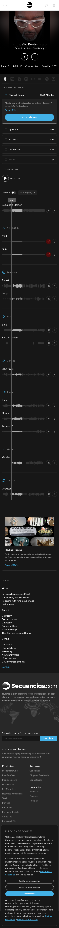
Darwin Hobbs (23, 48)
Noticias (34, 800)
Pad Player (7, 807)
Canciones (35, 770)
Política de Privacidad (27, 919)
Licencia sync (8, 784)
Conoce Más (10, 110)
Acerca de (34, 791)
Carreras (34, 796)
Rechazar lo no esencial (29, 887)
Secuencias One (10, 770)
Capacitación (36, 779)
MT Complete (9, 789)
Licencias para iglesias (12, 793)
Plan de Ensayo (9, 779)
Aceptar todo (29, 893)
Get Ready (38, 48)
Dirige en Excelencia (39, 775)
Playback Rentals (10, 812)
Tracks (5, 798)
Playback (6, 802)
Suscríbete (29, 117)
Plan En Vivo (8, 775)
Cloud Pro (7, 816)
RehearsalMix (9, 821)
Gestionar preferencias (29, 881)
